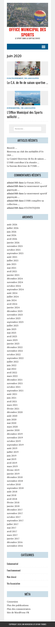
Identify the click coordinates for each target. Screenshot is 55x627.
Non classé (11, 577)
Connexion (12, 601)
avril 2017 (12, 531)
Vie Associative (31, 78)
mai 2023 (11, 332)
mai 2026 (11, 235)
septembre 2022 (15, 358)
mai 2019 (11, 459)
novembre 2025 (15, 246)
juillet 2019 (12, 451)
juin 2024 (11, 300)
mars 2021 (12, 404)
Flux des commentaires (18, 608)
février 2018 (13, 502)
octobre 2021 (14, 386)
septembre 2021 (15, 390)
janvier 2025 (13, 275)
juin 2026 (11, 231)
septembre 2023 (15, 322)
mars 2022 (12, 376)
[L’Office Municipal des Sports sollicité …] (27, 103)
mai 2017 (11, 527)
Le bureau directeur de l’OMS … (23, 165)
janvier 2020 (13, 430)
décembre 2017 (15, 509)
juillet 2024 (12, 296)
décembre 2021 (15, 379)
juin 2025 (11, 264)
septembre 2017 (15, 520)
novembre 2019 (15, 437)
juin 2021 (11, 397)
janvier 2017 (13, 538)
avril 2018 (12, 498)
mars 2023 (12, 340)
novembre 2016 (15, 545)
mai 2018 (11, 495)
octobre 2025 (14, 249)
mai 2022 (11, 368)
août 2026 (12, 224)
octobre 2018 (14, 484)
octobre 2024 (14, 285)
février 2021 (13, 408)
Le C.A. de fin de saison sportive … (27, 82)
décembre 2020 (15, 412)
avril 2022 (12, 372)
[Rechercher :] (27, 128)
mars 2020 (12, 426)
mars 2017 (12, 535)
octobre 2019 (14, 441)
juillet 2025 (12, 260)
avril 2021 (12, 401)
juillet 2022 (12, 361)
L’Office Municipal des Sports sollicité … (24, 114)
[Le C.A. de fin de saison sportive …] (27, 73)
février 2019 (13, 470)
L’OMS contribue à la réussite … (23, 162)
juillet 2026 (12, 228)
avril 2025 (12, 271)
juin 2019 (11, 455)
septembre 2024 (15, 289)
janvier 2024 (13, 307)
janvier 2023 (13, 343)
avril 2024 (12, 303)
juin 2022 (11, 365)
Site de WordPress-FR (18, 612)
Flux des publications (17, 605)
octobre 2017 (14, 517)
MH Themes (42, 624)
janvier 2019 (13, 473)
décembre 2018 (15, 477)
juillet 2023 (12, 325)
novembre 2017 (15, 513)
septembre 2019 (15, 444)
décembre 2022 (15, 347)
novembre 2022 (15, 350)
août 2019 (12, 448)
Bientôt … (12, 147)
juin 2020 (11, 419)
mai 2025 (11, 267)
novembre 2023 (15, 314)
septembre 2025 (15, 253)
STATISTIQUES (32, 207)
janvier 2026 (13, 242)
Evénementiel (13, 108)
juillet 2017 (12, 524)
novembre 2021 (15, 383)
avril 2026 (12, 238)
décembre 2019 (15, 433)
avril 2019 (12, 462)
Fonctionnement (15, 78)
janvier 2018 (13, 506)
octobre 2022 (14, 354)
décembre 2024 (15, 278)
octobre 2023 (14, 318)
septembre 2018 (15, 488)
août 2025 (12, 256)
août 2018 (12, 491)
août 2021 (12, 394)
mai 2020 (11, 423)
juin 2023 (11, 329)
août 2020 (12, 415)
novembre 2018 (15, 480)
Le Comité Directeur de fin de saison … (26, 158)
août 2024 (12, 293)
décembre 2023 (15, 311)
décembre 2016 (15, 542)
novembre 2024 (15, 282)
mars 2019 (12, 466)
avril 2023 (12, 336)
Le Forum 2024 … (33, 182)
